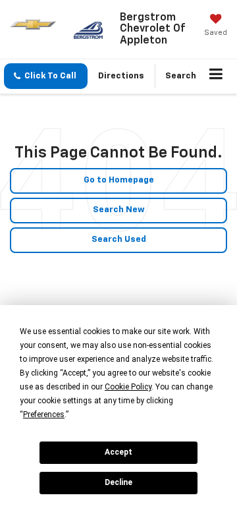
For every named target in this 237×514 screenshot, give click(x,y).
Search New (119, 210)
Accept (118, 452)
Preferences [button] (44, 414)
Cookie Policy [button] (128, 386)
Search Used (119, 239)
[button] (46, 76)
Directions (121, 76)
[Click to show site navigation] (216, 76)
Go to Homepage (119, 180)
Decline (118, 482)
